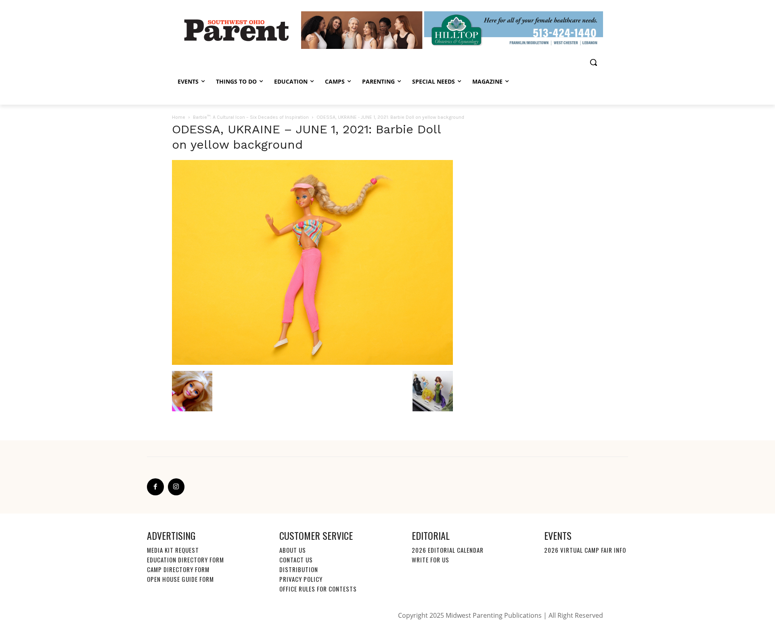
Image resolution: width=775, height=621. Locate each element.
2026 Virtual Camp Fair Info (585, 549)
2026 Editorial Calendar (448, 549)
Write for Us (430, 559)
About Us (292, 549)
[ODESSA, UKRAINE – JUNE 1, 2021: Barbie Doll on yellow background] (312, 362)
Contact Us (296, 559)
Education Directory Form (185, 559)
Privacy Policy (301, 579)
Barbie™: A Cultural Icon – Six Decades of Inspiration (251, 117)
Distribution (298, 569)
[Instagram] (176, 486)
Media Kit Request (173, 549)
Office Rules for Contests (318, 588)
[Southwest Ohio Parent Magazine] (236, 30)
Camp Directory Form (178, 569)
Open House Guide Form (180, 579)
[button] (593, 62)
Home (178, 117)
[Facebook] (155, 486)
